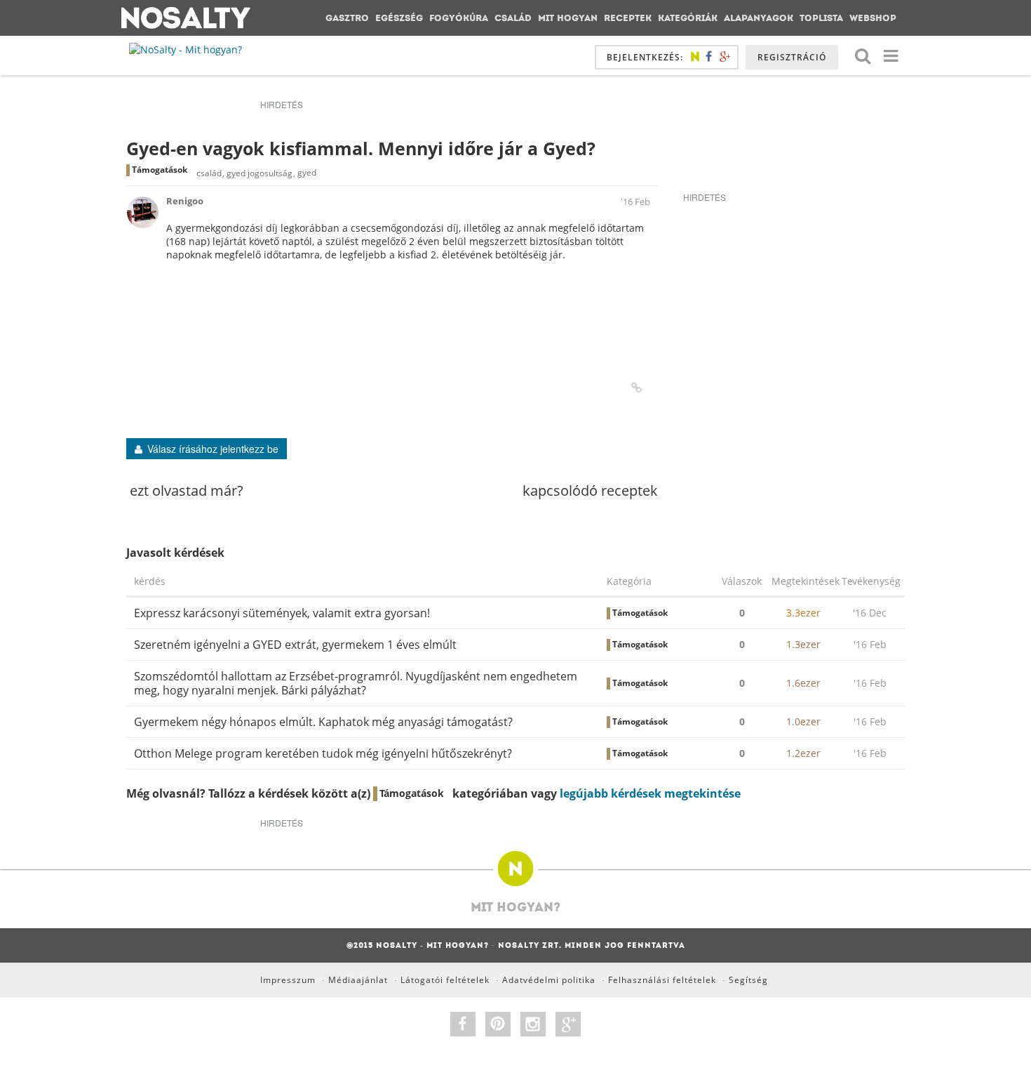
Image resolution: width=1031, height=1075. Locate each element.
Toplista (821, 18)
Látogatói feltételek (445, 980)
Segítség (748, 980)
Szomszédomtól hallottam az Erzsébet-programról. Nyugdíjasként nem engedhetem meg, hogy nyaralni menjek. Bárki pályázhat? (355, 683)
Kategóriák (687, 18)
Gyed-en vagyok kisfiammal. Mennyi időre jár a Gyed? (360, 148)
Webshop (872, 18)
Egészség (399, 18)
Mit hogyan (568, 18)
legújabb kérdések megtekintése (650, 793)
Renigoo (184, 200)
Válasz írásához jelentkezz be (212, 449)
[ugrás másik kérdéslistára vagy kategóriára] (891, 55)
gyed (306, 173)
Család (513, 18)
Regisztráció (791, 57)
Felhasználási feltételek (662, 980)
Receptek (628, 18)
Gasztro (347, 18)
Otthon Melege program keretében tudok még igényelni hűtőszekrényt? (323, 753)
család (209, 173)
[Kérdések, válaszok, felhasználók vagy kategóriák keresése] (863, 55)
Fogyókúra (458, 18)
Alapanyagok (758, 18)
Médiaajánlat (358, 980)
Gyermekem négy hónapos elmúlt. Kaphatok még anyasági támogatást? (323, 722)
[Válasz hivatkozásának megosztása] (636, 388)
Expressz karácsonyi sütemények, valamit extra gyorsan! (282, 613)
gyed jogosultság (259, 173)
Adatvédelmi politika (548, 980)
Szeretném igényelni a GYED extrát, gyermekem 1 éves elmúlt (295, 644)
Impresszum (288, 980)
